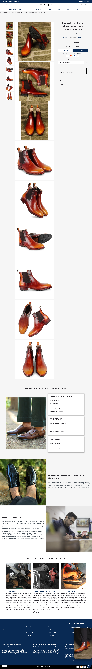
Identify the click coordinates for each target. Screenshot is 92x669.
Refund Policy (51, 635)
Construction (29, 626)
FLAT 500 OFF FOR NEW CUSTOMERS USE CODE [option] (46, 1)
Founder (50, 624)
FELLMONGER (46, 666)
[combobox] (79, 42)
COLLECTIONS (39, 9)
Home (7, 18)
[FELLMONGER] (46, 5)
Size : (74, 42)
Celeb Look (69, 9)
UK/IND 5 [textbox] (78, 42)
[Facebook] (70, 632)
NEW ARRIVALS (12, 9)
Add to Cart (65, 50)
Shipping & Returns (30, 632)
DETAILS (61, 77)
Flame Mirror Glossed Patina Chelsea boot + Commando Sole (27, 18)
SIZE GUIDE (68, 46)
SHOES (29, 9)
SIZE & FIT (61, 84)
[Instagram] (73, 632)
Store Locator (15, 1)
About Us (28, 624)
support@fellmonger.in (84, 1)
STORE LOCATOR (79, 9)
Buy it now (80, 50)
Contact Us (50, 626)
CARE (60, 80)
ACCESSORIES (50, 9)
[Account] (82, 5)
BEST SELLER (22, 9)
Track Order (29, 635)
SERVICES (60, 9)
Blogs (49, 629)
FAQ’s (27, 629)
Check (86, 62)
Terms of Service (52, 632)
